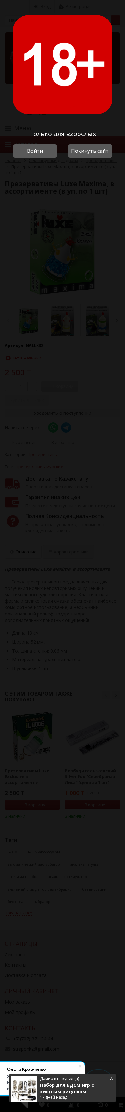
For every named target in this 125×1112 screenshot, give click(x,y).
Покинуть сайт (90, 150)
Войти (35, 150)
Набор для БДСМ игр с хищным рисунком (67, 1088)
